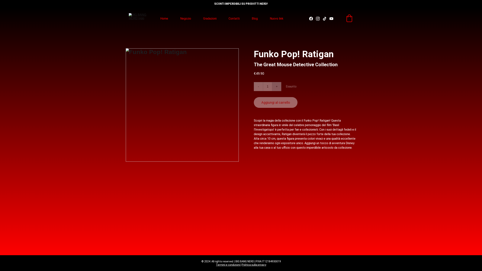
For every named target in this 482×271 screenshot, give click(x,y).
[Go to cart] (349, 18)
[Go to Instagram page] (319, 19)
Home (164, 18)
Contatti (234, 18)
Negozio (185, 18)
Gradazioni (210, 18)
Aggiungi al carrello (275, 102)
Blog (255, 18)
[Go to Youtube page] (331, 19)
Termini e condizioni (228, 264)
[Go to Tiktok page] (326, 19)
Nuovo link (276, 18)
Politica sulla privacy (254, 264)
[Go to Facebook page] (312, 19)
